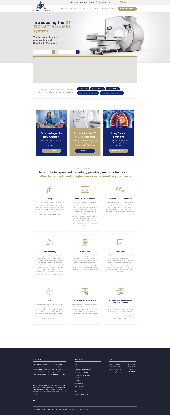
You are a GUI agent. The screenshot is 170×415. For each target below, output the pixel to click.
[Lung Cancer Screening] (85, 189)
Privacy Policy (72, 409)
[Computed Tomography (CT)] (120, 189)
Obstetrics (120, 252)
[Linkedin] (34, 400)
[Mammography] (50, 243)
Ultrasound (85, 252)
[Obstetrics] (120, 243)
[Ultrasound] (85, 243)
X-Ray (49, 199)
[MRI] (50, 291)
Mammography (50, 252)
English (124, 2)
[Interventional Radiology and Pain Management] (120, 291)
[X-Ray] (50, 189)
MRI (49, 300)
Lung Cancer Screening (85, 198)
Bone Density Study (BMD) (85, 300)
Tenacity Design (84, 409)
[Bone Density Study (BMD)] (85, 291)
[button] (83, 88)
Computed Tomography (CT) (120, 198)
